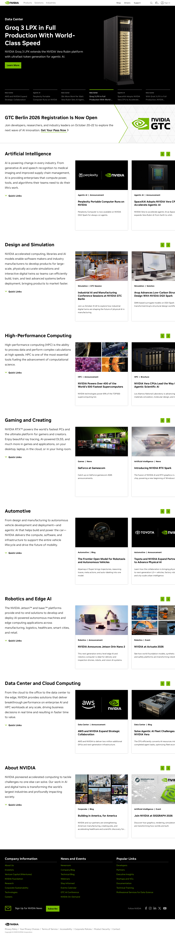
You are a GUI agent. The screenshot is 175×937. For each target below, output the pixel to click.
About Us (9, 865)
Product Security (102, 929)
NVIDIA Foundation (14, 878)
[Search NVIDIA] (151, 2)
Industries (51, 2)
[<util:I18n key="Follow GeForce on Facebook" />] (146, 908)
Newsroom (66, 865)
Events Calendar (68, 887)
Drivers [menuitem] (127, 3)
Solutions (38, 2)
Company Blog (68, 870)
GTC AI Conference (70, 892)
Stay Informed (68, 883)
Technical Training (125, 887)
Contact (116, 929)
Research (9, 883)
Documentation (124, 883)
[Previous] (162, 154)
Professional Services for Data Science (134, 892)
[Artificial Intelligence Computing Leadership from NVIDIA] (12, 3)
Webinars (65, 878)
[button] (156, 3)
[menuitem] (27, 2)
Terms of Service (50, 929)
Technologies (11, 892)
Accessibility (66, 929)
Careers (8, 896)
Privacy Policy (11, 929)
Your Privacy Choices (29, 929)
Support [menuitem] (137, 3)
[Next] (168, 154)
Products (27, 2)
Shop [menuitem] (118, 3)
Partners (120, 870)
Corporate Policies (83, 929)
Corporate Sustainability (16, 887)
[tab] (17, 95)
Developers (121, 865)
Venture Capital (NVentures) (18, 874)
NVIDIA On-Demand (70, 896)
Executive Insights (125, 874)
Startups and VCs (124, 878)
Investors (9, 870)
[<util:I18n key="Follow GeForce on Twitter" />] (159, 908)
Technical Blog (68, 874)
